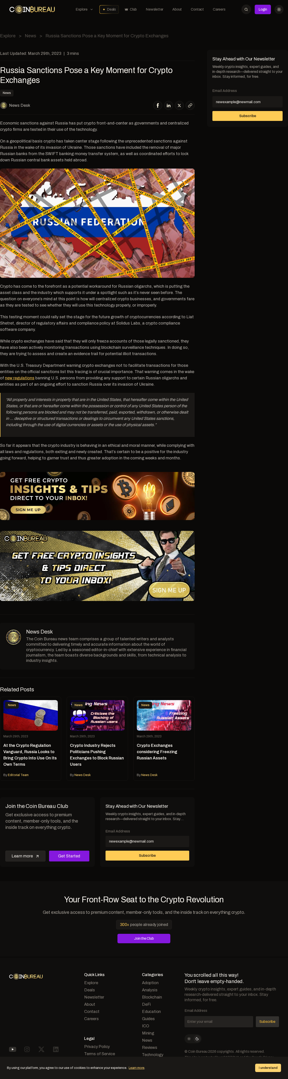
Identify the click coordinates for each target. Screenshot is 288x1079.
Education (151, 1011)
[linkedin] (169, 105)
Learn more (22, 856)
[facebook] (158, 105)
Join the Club (144, 938)
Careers (219, 9)
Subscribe (147, 855)
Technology (152, 1054)
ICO (145, 1026)
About (177, 9)
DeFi (146, 1004)
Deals (111, 9)
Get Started (69, 856)
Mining (148, 1033)
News (30, 35)
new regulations (19, 378)
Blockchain (152, 997)
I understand (268, 1068)
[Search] (246, 9)
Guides (148, 1019)
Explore (82, 9)
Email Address (118, 831)
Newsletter (154, 9)
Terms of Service (99, 1054)
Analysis (149, 990)
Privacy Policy (97, 1046)
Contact (197, 9)
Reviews (149, 1047)
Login (263, 9)
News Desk (19, 105)
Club (133, 9)
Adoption (150, 983)
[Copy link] (190, 105)
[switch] (193, 1038)
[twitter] (179, 105)
